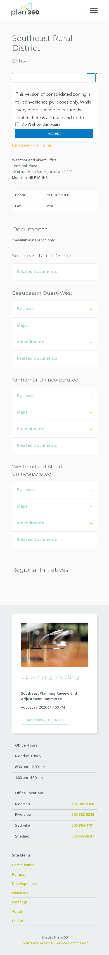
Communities (23, 864)
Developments (24, 883)
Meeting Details (45, 720)
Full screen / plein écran (32, 145)
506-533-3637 (83, 836)
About (17, 911)
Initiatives (20, 892)
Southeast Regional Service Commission (54, 943)
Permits (18, 874)
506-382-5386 (83, 803)
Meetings (20, 901)
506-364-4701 (83, 825)
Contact (18, 920)
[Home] (25, 9)
